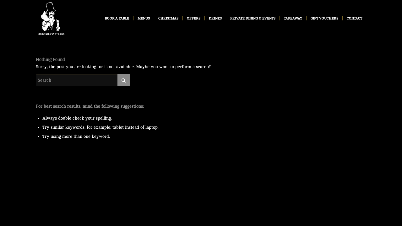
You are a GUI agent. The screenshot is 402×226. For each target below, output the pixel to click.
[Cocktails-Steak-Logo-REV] (51, 18)
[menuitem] (117, 18)
